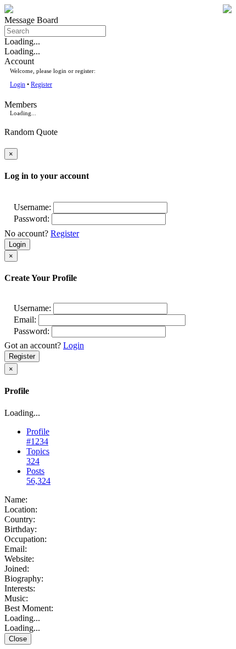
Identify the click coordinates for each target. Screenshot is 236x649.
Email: (25, 319)
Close (18, 639)
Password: (31, 218)
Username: (32, 207)
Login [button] (73, 345)
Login (17, 84)
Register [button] (64, 233)
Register (41, 84)
